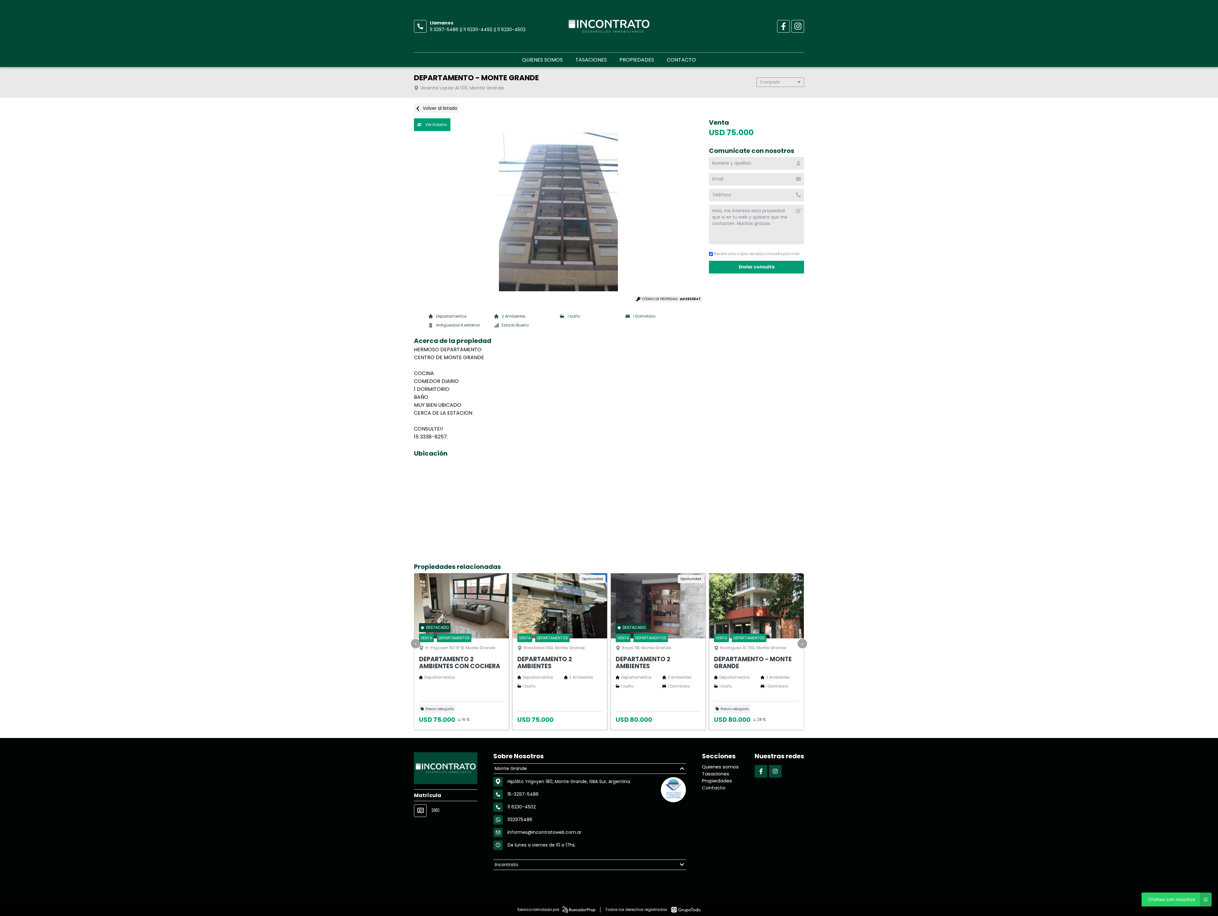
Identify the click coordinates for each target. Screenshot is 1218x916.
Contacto (681, 59)
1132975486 (520, 819)
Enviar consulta (757, 267)
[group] (558, 212)
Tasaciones (591, 59)
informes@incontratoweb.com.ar (544, 832)
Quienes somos (542, 59)
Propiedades (636, 59)
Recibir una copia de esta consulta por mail (756, 253)
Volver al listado (439, 108)
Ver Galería (435, 124)
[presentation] (416, 643)
